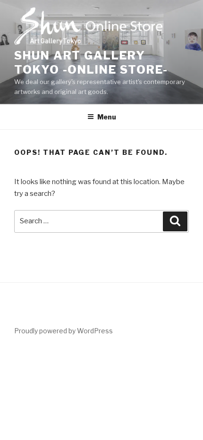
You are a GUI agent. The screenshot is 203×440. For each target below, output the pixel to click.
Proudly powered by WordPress (63, 331)
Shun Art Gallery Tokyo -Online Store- (91, 62)
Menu (106, 117)
